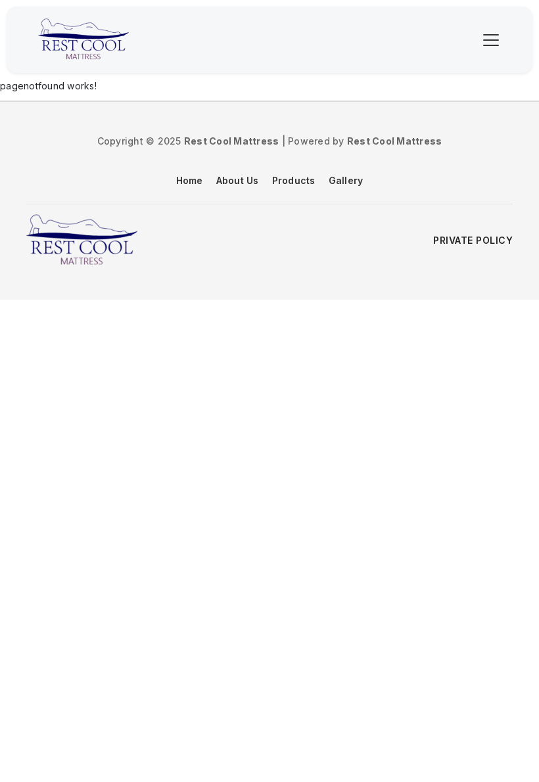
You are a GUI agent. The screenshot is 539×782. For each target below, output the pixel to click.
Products (294, 180)
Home (189, 180)
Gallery (346, 180)
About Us (237, 180)
